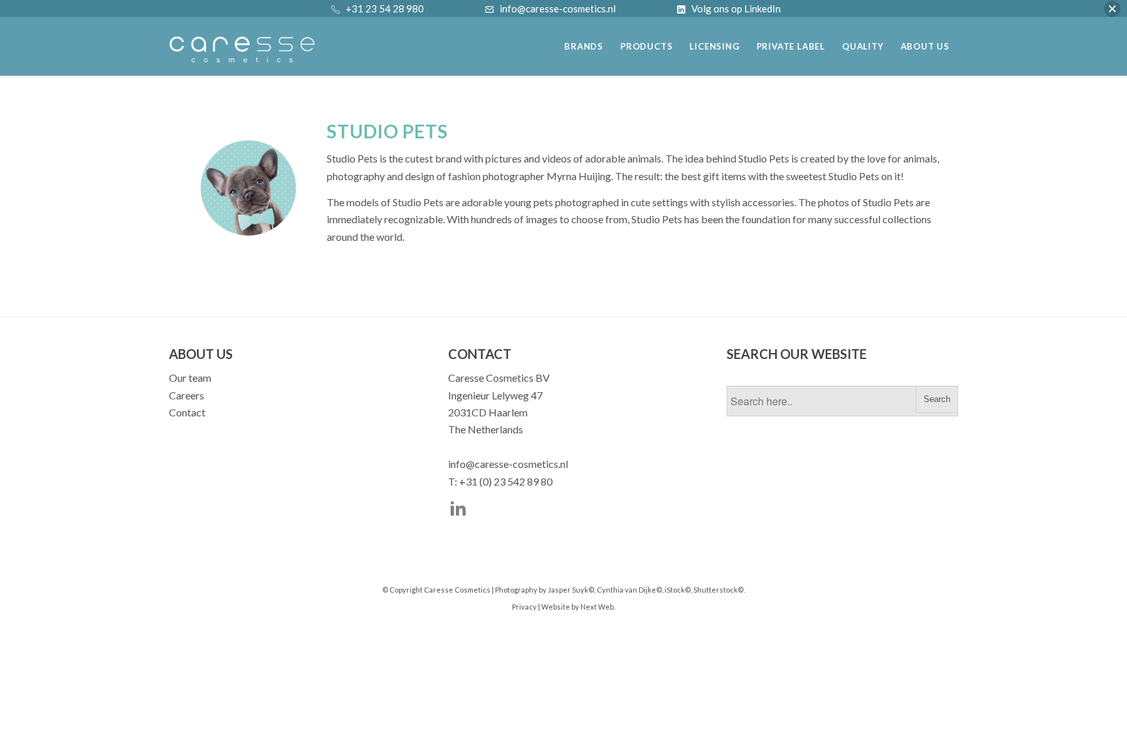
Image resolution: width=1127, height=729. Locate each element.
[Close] (1112, 9)
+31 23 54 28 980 (385, 8)
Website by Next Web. (578, 606)
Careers (186, 395)
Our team (190, 377)
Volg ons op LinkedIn (736, 8)
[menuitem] (584, 41)
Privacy (524, 606)
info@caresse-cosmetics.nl (508, 464)
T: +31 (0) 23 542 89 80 (500, 481)
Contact (187, 412)
